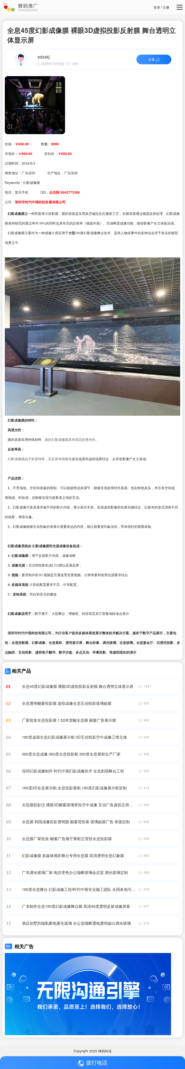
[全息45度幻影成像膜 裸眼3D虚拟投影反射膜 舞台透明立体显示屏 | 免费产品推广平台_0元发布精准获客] (35, 104)
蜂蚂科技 (105, 1050)
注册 (166, 7)
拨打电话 (96, 1062)
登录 (156, 7)
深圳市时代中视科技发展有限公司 (40, 201)
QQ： (60, 192)
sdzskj (44, 56)
